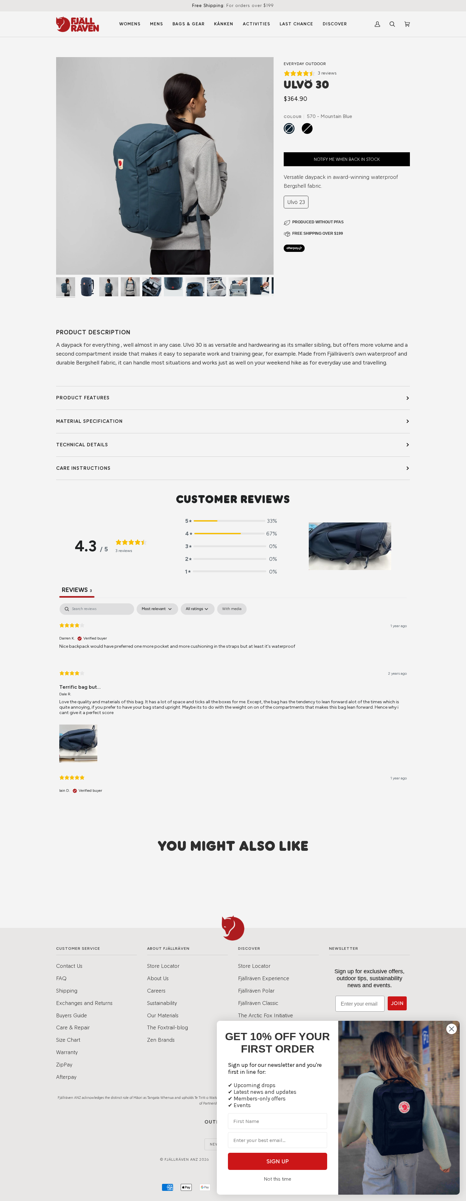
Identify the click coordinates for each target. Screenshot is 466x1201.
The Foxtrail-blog (167, 1027)
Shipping (66, 990)
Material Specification (89, 421)
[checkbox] (232, 609)
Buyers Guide (71, 1015)
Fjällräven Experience (263, 978)
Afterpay (66, 1076)
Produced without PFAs (318, 222)
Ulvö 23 (296, 202)
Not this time (277, 1179)
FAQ (61, 978)
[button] (231, 520)
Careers (156, 990)
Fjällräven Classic (258, 1003)
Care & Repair (73, 1027)
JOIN (397, 1003)
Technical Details (82, 445)
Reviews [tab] (77, 590)
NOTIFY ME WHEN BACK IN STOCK (347, 159)
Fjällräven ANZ (181, 1159)
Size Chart (68, 1039)
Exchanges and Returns (84, 1003)
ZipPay (64, 1064)
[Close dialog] (451, 1028)
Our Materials (162, 1015)
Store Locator (163, 965)
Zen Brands (161, 1039)
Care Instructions (83, 468)
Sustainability (162, 1003)
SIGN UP (278, 1161)
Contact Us (69, 965)
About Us (158, 978)
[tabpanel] (233, 703)
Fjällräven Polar (256, 990)
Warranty (67, 1052)
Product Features (83, 398)
